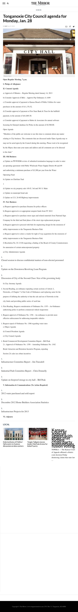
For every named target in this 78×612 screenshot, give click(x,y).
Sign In (38, 10)
